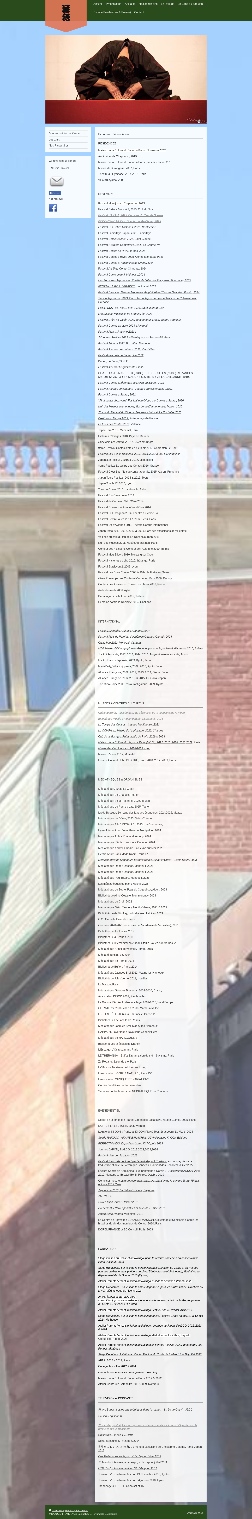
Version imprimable (63, 1510)
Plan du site (81, 1510)
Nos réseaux (56, 198)
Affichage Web (195, 1512)
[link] (147, 859)
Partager (56, 193)
